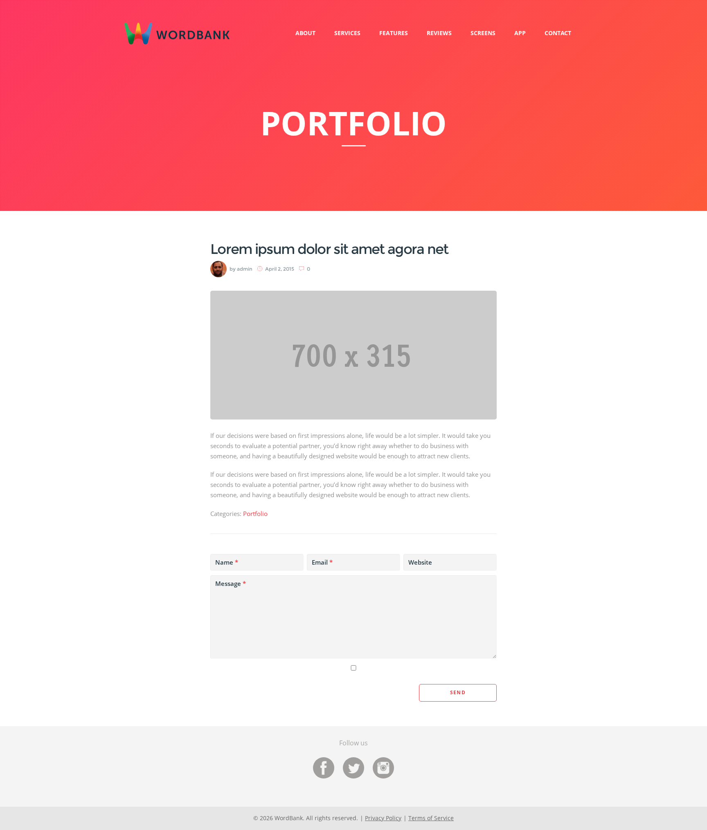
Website (420, 562)
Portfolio (255, 513)
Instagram (383, 767)
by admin (241, 269)
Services (347, 33)
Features (393, 33)
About (305, 33)
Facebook (323, 767)
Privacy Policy (383, 818)
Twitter (353, 767)
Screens (483, 33)
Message (230, 583)
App (520, 33)
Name (226, 562)
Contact (558, 33)
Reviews (439, 33)
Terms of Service (431, 818)
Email (322, 562)
